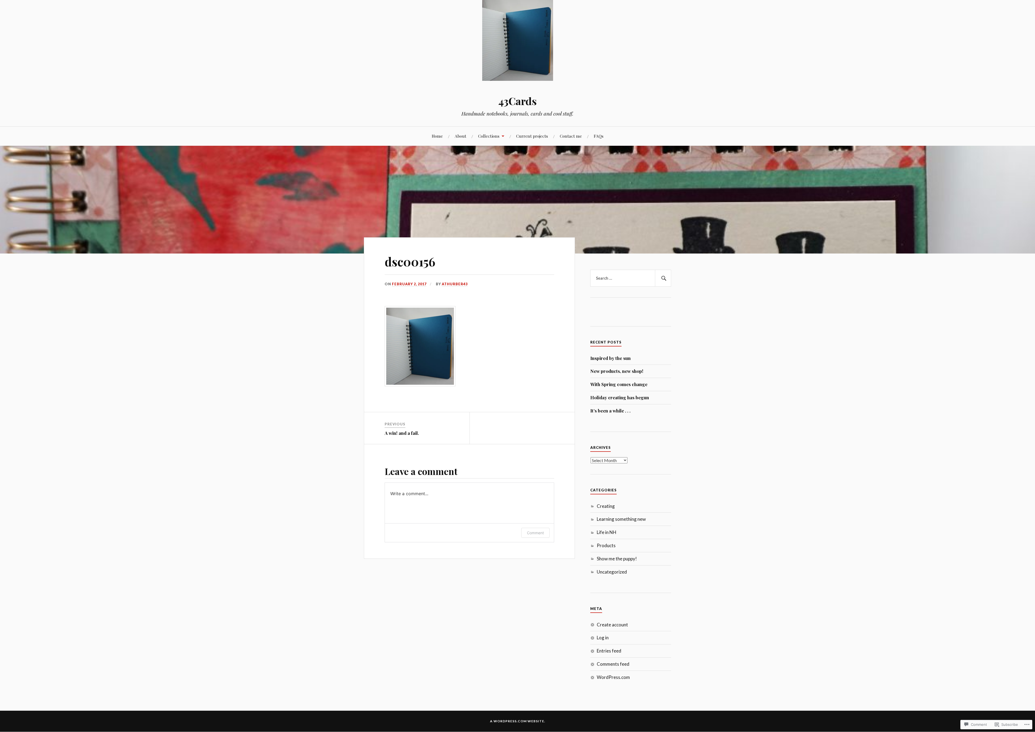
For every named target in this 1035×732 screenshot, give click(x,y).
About (460, 136)
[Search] (663, 278)
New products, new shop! (616, 371)
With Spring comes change (618, 384)
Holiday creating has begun (619, 397)
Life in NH (606, 532)
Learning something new (621, 519)
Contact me (571, 136)
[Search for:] (630, 278)
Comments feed (613, 664)
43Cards (517, 101)
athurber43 (455, 284)
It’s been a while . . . (610, 411)
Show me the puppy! (617, 558)
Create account (612, 624)
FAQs (598, 136)
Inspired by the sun (610, 358)
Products (606, 545)
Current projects (532, 136)
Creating (606, 506)
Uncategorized (612, 572)
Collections (488, 136)
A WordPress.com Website (517, 721)
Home (437, 136)
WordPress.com (613, 677)
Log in (603, 637)
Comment (535, 532)
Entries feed (609, 651)
